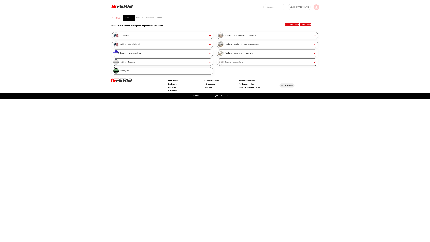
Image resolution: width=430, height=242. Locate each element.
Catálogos (150, 18)
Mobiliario (117, 18)
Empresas (139, 18)
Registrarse (172, 84)
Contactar (172, 87)
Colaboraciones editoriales (249, 87)
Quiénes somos (209, 84)
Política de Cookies (246, 84)
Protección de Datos (247, 81)
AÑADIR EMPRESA (287, 85)
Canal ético (172, 91)
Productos (129, 18)
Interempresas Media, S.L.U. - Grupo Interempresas (218, 96)
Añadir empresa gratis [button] (299, 7)
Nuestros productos (211, 81)
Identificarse (173, 81)
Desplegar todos (292, 24)
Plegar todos (305, 24)
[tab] (162, 35)
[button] (162, 35)
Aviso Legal (207, 87)
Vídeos (159, 18)
